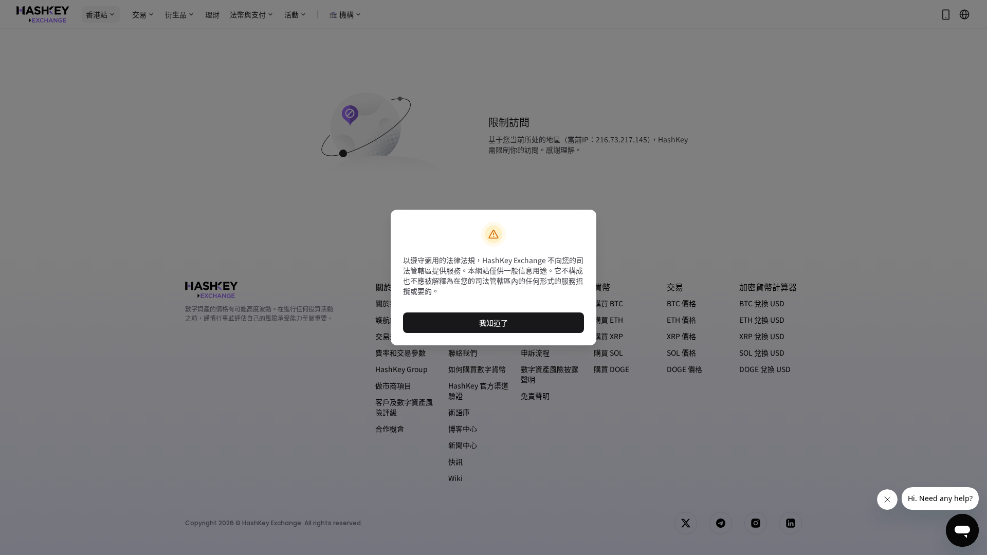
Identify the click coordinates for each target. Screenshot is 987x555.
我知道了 (493, 323)
